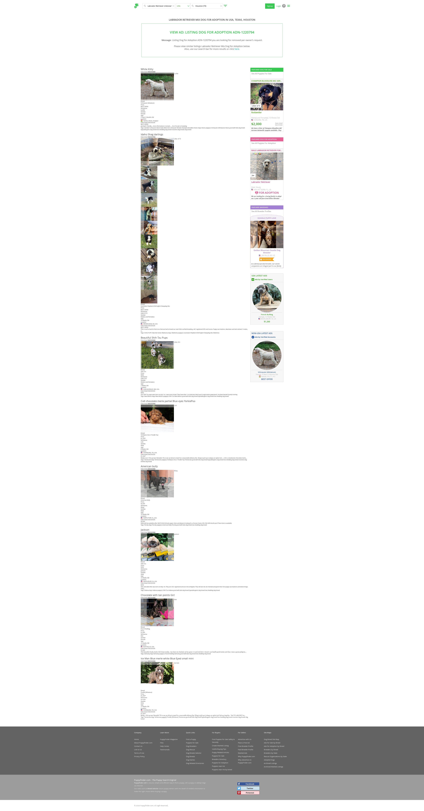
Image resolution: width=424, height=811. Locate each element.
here (237, 48)
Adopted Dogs (269, 760)
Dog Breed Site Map (271, 739)
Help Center (164, 746)
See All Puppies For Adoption (264, 143)
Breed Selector (153, 788)
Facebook (250, 784)
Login (278, 6)
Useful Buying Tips (219, 749)
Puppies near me (218, 766)
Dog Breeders (191, 746)
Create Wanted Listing (220, 745)
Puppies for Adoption (220, 763)
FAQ (161, 743)
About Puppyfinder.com (143, 743)
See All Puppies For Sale (261, 73)
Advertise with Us (244, 739)
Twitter (250, 788)
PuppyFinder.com (142, 780)
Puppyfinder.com (140, 783)
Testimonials (165, 749)
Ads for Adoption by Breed (274, 746)
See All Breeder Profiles (261, 211)
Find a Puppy (191, 739)
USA (142, 324)
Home (136, 739)
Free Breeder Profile (245, 746)
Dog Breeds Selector (193, 753)
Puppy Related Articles (220, 752)
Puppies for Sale (192, 743)
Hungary (142, 121)
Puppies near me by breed (222, 769)
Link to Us (138, 749)
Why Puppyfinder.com (246, 756)
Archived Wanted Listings (273, 767)
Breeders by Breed (271, 749)
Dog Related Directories (195, 763)
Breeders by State (270, 753)
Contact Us (138, 746)
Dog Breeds (190, 756)
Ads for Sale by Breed (272, 743)
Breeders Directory (219, 759)
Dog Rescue (190, 749)
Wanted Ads (242, 753)
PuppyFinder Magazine (169, 739)
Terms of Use (139, 753)
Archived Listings (270, 763)
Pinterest (250, 792)
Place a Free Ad (244, 743)
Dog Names (190, 760)
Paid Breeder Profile (245, 749)
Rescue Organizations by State (275, 756)
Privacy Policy (139, 756)
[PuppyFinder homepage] (136, 6)
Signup (270, 6)
